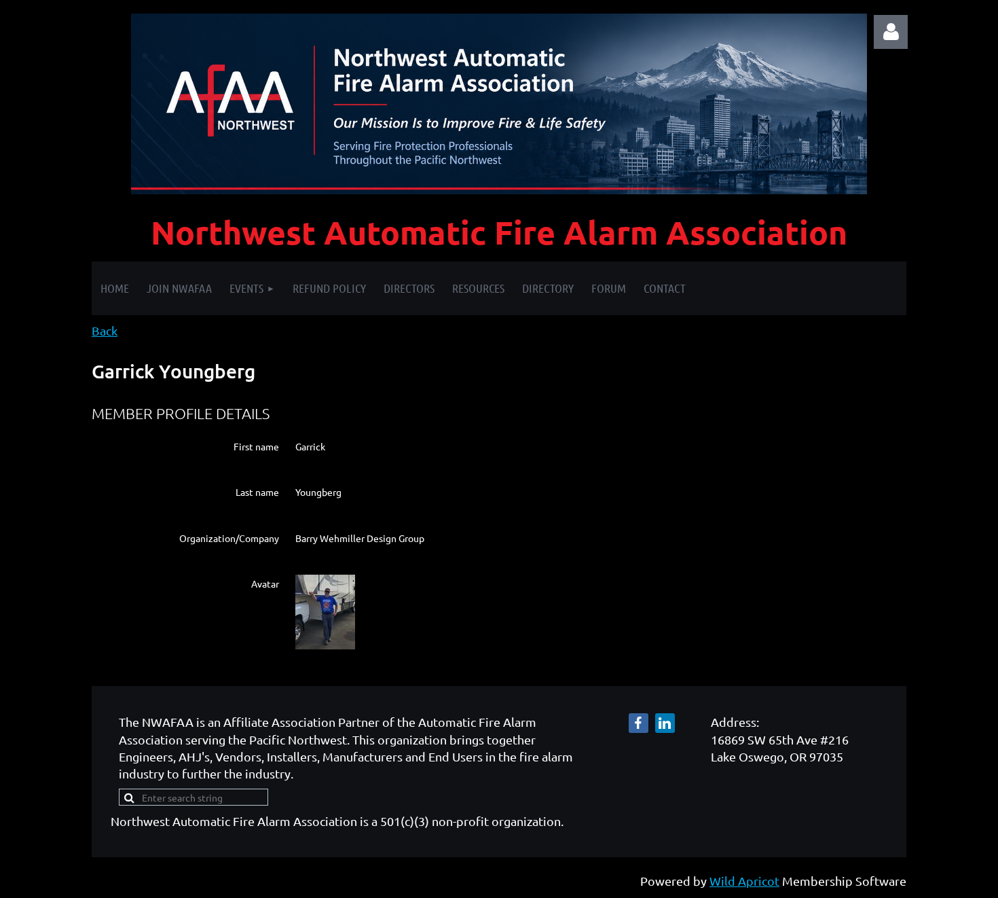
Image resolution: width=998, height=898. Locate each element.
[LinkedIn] (665, 723)
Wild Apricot (744, 881)
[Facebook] (638, 723)
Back (104, 330)
